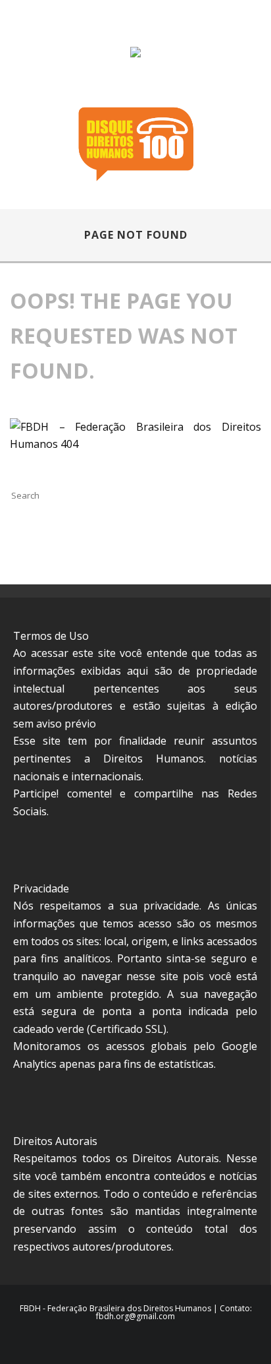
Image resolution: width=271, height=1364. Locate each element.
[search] (120, 495)
